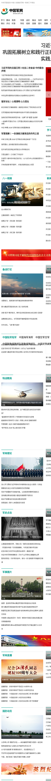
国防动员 (7, 718)
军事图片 (7, 579)
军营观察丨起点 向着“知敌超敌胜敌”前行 (15, 431)
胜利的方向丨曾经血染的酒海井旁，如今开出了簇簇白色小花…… (21, 605)
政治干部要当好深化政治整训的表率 (13, 506)
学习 (3, 20)
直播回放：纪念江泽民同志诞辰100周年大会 (17, 687)
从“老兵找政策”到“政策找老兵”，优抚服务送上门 (18, 757)
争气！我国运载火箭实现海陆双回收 (14, 202)
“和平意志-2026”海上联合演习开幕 (13, 435)
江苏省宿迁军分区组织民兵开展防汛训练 (16, 743)
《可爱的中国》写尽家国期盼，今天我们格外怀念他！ (20, 555)
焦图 (13, 20)
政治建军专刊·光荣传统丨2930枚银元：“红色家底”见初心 (22, 544)
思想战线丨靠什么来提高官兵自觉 (13, 510)
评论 (8, 23)
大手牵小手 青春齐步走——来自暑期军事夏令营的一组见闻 (21, 750)
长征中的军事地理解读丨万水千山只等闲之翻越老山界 (20, 562)
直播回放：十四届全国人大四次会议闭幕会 (16, 705)
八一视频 (7, 178)
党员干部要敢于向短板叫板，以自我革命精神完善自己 (20, 499)
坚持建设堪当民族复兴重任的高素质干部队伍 (17, 503)
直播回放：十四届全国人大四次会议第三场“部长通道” (19, 701)
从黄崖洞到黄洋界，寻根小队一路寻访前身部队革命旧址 (21, 551)
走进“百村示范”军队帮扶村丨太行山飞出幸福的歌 (18, 372)
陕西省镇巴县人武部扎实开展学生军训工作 (16, 753)
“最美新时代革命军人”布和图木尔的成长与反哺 (17, 424)
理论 (3, 23)
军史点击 (7, 520)
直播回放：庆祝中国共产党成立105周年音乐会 (17, 697)
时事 (13, 23)
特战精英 (7, 385)
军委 (22, 20)
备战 (34, 20)
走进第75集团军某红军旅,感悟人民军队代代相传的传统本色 (22, 376)
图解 (46, 23)
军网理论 (7, 460)
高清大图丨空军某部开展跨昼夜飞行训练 (16, 293)
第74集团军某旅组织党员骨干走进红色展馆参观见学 (19, 614)
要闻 (8, 20)
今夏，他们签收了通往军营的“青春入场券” (16, 764)
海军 (46, 20)
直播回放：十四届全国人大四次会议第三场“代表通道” (19, 708)
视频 (28, 23)
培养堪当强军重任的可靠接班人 (13, 485)
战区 (28, 20)
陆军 (40, 20)
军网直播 (7, 662)
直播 (34, 23)
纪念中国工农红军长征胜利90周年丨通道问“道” (17, 558)
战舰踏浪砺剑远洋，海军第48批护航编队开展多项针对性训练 (22, 411)
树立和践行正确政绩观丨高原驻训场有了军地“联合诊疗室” (21, 368)
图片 (40, 23)
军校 (22, 23)
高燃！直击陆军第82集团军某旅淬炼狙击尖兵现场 (18, 611)
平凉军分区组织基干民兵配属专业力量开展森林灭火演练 (21, 760)
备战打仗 (7, 269)
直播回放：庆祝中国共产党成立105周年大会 (16, 694)
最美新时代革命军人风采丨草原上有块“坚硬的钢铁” (19, 428)
